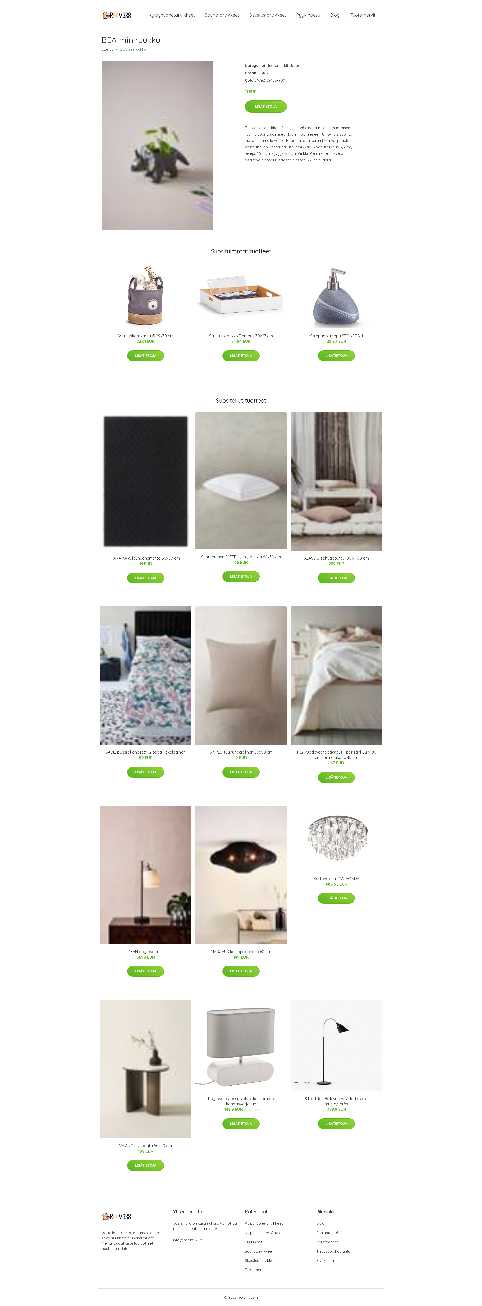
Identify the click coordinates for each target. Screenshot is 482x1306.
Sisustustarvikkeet (267, 15)
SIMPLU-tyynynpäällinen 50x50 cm (241, 752)
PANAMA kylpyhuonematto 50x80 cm (145, 558)
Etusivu (108, 49)
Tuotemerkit (362, 15)
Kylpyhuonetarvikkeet (172, 15)
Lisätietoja (266, 106)
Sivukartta (325, 1260)
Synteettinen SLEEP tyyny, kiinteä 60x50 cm (241, 556)
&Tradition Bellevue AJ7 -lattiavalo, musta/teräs (336, 1101)
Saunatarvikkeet (222, 15)
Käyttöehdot (327, 1242)
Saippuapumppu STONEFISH (336, 335)
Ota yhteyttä (327, 1232)
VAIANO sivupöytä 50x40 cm (145, 1145)
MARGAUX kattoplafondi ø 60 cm (241, 951)
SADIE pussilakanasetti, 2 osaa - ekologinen (146, 752)
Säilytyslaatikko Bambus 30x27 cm (241, 335)
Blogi (335, 15)
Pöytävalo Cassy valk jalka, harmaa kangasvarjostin (241, 1101)
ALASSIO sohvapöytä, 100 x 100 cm (336, 558)
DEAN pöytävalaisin (146, 951)
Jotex (295, 65)
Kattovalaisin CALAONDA (336, 878)
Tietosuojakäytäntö (333, 1251)
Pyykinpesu (308, 15)
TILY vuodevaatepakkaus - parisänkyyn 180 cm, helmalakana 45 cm (336, 755)
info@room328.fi (188, 1240)
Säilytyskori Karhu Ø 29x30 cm (146, 335)
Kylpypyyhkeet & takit (263, 1232)
